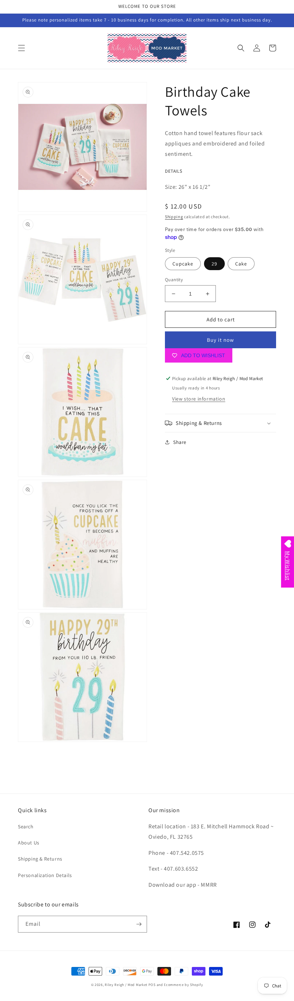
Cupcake (182, 263)
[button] (21, 48)
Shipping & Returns (40, 859)
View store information (198, 399)
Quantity (174, 280)
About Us (28, 842)
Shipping (174, 216)
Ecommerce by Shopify (183, 984)
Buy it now (220, 339)
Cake (241, 263)
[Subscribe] (139, 924)
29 (214, 263)
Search (26, 826)
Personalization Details (45, 875)
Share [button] (179, 442)
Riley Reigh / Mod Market (126, 984)
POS (152, 984)
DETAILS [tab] (173, 171)
